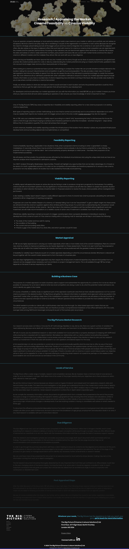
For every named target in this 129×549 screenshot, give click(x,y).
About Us (8, 521)
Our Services (8, 522)
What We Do (8, 524)
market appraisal (84, 114)
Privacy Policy (66, 533)
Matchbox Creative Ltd (71, 548)
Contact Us (8, 530)
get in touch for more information (109, 518)
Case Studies (8, 527)
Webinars (8, 528)
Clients (7, 525)
